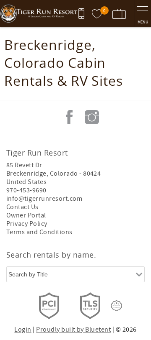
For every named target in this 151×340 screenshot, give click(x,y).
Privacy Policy (26, 224)
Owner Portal (26, 215)
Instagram (91, 117)
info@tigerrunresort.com (44, 198)
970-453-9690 (26, 190)
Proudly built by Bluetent (73, 329)
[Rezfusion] (116, 305)
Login (22, 329)
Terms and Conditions (39, 232)
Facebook (69, 117)
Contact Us (22, 207)
